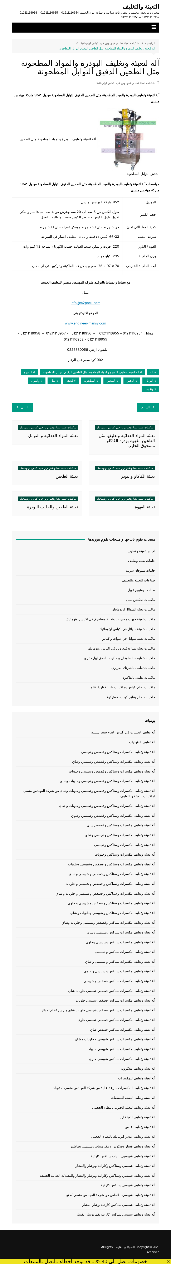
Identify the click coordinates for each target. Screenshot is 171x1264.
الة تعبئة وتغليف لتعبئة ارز (137, 1117)
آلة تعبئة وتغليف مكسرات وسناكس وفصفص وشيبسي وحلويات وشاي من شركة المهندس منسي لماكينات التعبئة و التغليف (89, 793)
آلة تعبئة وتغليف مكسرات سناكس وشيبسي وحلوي (120, 942)
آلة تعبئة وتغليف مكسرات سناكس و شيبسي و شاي (120, 961)
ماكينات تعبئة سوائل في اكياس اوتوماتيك (127, 629)
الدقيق (131, 380)
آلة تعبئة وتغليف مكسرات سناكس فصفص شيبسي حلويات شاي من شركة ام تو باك (98, 1010)
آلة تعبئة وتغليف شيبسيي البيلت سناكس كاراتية (123, 1156)
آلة (151, 372)
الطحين (111, 380)
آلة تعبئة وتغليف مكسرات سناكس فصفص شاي (122, 1029)
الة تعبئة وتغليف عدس (140, 1127)
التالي (25, 407)
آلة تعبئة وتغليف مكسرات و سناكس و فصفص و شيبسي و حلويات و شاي (105, 893)
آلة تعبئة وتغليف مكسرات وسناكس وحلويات (125, 854)
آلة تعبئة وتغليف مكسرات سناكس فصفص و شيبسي (119, 981)
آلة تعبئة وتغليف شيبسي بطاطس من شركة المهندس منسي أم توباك (108, 1195)
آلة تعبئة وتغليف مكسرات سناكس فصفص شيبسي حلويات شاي (111, 991)
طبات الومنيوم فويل (141, 590)
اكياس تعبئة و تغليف (141, 551)
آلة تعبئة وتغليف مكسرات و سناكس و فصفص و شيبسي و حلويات (110, 883)
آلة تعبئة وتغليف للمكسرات (136, 1078)
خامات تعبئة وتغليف (141, 560)
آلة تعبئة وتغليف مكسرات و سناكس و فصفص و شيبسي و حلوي (111, 903)
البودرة (28, 372)
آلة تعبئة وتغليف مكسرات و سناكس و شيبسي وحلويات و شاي (112, 913)
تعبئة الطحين (67, 476)
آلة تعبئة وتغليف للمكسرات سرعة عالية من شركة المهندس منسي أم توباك (104, 1088)
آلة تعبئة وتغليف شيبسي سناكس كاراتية (128, 1185)
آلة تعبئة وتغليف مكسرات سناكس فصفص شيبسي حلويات (115, 1000)
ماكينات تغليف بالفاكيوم (138, 677)
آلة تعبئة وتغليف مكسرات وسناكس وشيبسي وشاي (120, 835)
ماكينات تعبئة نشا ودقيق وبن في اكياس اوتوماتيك (125, 83)
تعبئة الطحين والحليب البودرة (52, 507)
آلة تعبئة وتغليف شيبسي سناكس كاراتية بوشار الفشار (118, 1205)
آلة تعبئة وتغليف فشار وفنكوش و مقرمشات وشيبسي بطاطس (112, 1146)
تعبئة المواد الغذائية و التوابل (53, 435)
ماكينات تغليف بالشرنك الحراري (133, 668)
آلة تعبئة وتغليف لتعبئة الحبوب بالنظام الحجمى (123, 1107)
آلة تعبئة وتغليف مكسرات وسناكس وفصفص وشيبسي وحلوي (113, 815)
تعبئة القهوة (145, 507)
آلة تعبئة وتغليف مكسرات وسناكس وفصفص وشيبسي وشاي (113, 761)
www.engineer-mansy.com (85, 323)
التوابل (149, 380)
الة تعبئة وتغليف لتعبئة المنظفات (133, 1097)
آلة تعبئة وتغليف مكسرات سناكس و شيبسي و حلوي (119, 971)
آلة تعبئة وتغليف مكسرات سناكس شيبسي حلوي (122, 1059)
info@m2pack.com (85, 303)
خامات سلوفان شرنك (140, 570)
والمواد (35, 380)
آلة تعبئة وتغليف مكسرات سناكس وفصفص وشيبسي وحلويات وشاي (108, 922)
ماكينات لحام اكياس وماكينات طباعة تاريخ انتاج (123, 687)
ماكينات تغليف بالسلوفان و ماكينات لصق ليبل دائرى (119, 658)
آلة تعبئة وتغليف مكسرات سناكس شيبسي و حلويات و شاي (114, 1039)
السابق (145, 407)
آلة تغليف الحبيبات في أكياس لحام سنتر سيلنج (123, 732)
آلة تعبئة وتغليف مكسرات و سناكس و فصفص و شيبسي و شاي (112, 874)
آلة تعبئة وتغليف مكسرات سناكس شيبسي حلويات (121, 1049)
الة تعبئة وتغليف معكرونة (138, 1068)
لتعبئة (70, 380)
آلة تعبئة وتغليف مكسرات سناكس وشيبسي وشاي (121, 932)
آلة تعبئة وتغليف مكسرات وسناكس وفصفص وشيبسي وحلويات (112, 771)
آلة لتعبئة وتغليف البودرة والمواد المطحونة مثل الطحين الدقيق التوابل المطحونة (91, 372)
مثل (53, 380)
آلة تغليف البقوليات (142, 742)
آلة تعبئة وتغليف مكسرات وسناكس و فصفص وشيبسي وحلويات (111, 864)
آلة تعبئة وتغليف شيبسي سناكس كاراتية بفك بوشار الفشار (115, 1214)
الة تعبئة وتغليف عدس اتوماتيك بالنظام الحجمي (123, 1136)
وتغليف (149, 389)
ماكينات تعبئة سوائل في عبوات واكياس (128, 638)
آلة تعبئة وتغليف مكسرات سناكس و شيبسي (125, 952)
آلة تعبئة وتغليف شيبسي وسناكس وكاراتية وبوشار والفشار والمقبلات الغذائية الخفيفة (97, 1175)
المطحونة (90, 380)
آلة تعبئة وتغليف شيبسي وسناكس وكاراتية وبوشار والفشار (115, 1166)
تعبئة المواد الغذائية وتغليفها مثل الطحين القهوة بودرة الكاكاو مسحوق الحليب (127, 440)
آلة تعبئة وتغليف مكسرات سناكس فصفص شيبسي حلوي (116, 1020)
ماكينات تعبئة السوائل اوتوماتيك (133, 609)
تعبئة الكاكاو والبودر (138, 476)
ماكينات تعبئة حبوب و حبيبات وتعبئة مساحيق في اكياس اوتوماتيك (110, 619)
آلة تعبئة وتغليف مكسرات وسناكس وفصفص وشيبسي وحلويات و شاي (107, 806)
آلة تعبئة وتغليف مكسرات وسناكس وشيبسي (124, 845)
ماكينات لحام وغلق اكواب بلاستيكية (131, 697)
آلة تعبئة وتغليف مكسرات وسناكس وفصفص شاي (121, 825)
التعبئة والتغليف (141, 6)
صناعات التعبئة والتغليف (138, 580)
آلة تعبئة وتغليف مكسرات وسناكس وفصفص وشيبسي (118, 752)
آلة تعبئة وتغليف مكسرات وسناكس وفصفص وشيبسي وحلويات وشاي (107, 781)
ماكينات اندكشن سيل (140, 600)
